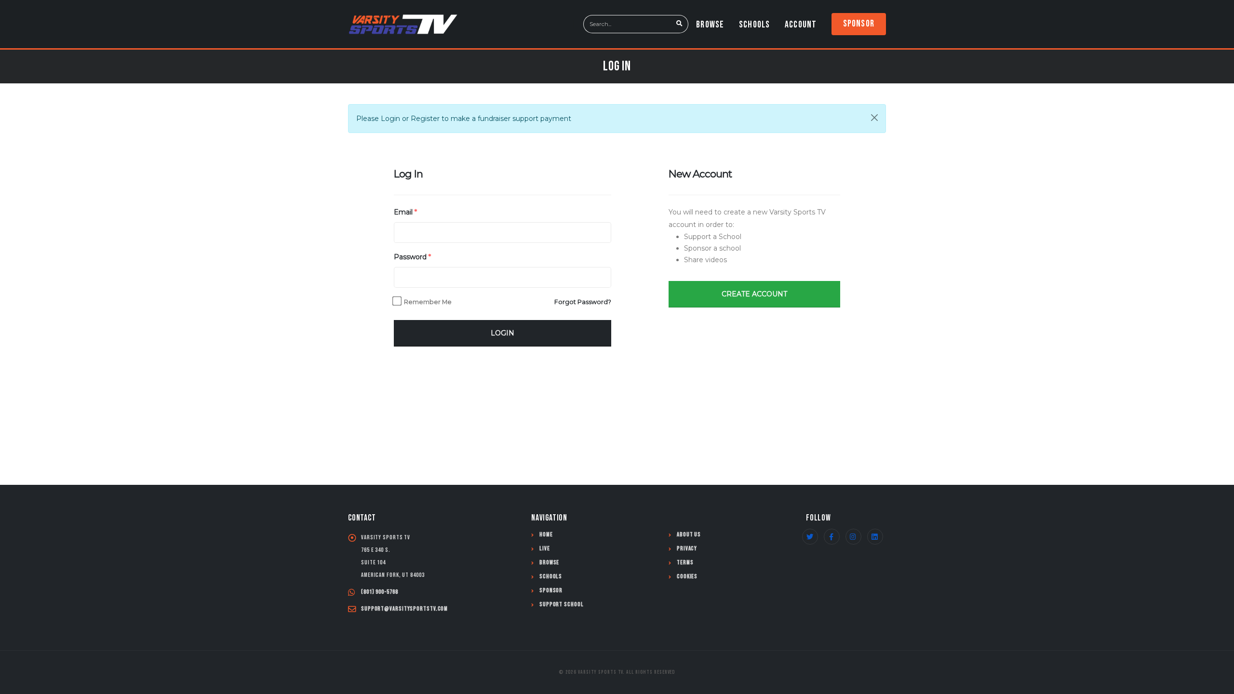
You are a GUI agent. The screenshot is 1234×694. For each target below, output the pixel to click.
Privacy (687, 548)
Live (544, 548)
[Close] (874, 118)
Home (546, 534)
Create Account (754, 294)
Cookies (687, 576)
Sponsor (858, 23)
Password (412, 257)
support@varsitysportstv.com (404, 609)
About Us (689, 534)
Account (801, 24)
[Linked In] (875, 537)
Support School (561, 604)
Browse (710, 24)
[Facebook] (832, 537)
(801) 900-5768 (379, 592)
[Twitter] (810, 537)
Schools (754, 24)
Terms (685, 562)
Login (502, 333)
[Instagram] (853, 537)
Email (405, 212)
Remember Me (428, 302)
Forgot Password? (582, 302)
